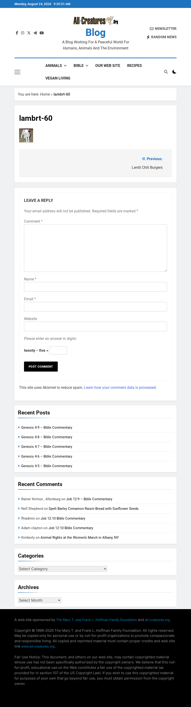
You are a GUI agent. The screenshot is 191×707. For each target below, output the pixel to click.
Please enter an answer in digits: (50, 338)
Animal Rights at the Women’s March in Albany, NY (80, 537)
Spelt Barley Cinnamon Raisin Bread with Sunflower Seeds (94, 509)
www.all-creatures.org (38, 646)
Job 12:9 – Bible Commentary (89, 499)
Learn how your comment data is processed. (120, 387)
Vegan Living (57, 78)
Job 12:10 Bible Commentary (63, 518)
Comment (33, 221)
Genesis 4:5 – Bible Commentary (46, 466)
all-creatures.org (157, 620)
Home (45, 94)
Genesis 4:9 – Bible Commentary (46, 427)
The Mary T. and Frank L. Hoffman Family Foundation (96, 620)
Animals (53, 65)
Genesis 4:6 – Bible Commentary (46, 456)
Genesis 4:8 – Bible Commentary (46, 437)
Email (30, 299)
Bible (79, 65)
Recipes (134, 65)
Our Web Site (107, 65)
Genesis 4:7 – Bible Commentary (46, 447)
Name (30, 279)
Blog (95, 32)
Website (30, 319)
